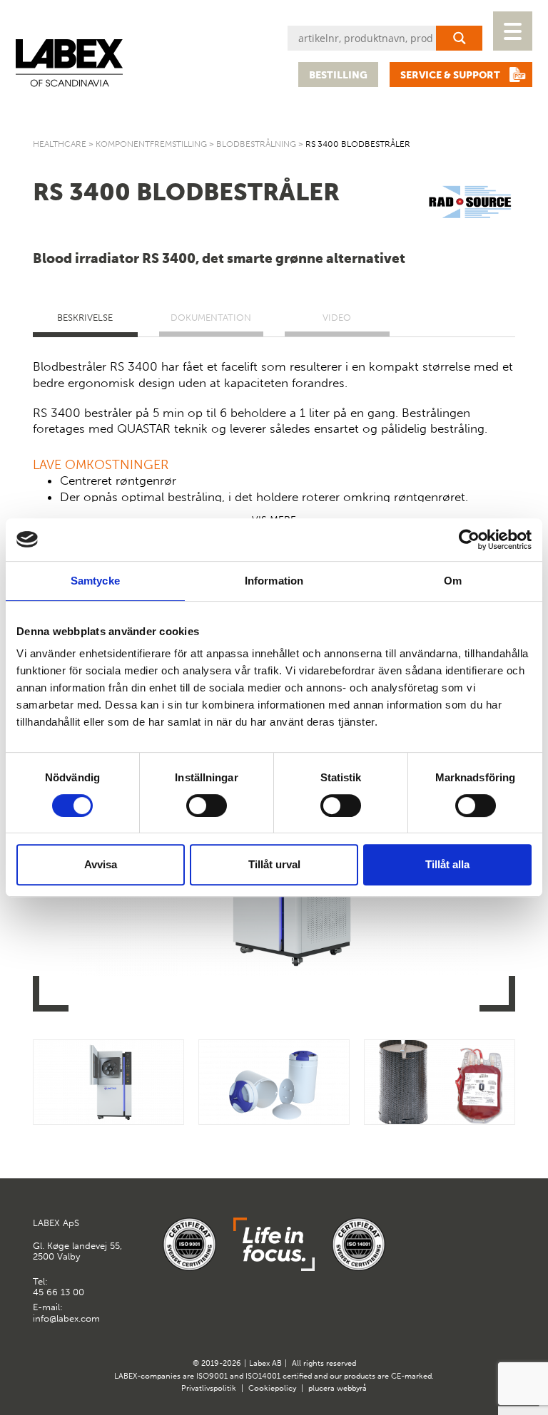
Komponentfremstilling (151, 144)
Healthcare (59, 144)
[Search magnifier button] (459, 38)
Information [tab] (274, 581)
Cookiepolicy (272, 1388)
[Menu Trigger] (512, 31)
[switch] (206, 805)
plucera (321, 1388)
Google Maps (468, 1230)
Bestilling (338, 75)
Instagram (503, 1230)
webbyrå (352, 1388)
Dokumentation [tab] (211, 317)
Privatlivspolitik (208, 1388)
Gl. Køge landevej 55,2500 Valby (77, 1240)
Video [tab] (337, 317)
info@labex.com (66, 1318)
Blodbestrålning (256, 144)
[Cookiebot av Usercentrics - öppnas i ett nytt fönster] (469, 539)
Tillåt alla (447, 864)
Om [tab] (453, 581)
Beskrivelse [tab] (85, 317)
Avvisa (100, 864)
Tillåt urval (274, 864)
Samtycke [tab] (95, 581)
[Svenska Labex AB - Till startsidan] (69, 63)
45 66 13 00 (58, 1292)
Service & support (450, 75)
